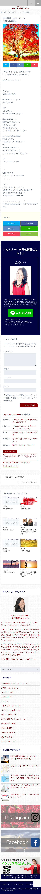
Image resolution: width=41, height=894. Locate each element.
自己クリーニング (8, 741)
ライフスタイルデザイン (23, 462)
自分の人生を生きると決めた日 (23, 445)
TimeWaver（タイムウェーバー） (14, 683)
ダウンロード (6, 697)
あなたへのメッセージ (12, 414)
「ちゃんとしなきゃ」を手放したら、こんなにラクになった (24, 427)
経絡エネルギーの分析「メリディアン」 (25, 767)
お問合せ (30, 3)
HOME (4, 884)
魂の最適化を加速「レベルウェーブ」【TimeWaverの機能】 (24, 757)
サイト (6, 386)
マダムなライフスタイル (11, 706)
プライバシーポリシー (17, 884)
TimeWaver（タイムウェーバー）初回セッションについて (25, 786)
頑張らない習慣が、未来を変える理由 (25, 434)
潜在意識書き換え (8, 732)
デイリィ (4, 701)
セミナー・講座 (7, 692)
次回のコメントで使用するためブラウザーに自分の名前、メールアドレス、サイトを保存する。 (20, 397)
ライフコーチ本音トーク (11, 710)
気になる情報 (6, 728)
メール (7, 378)
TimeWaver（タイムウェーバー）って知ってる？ (25, 795)
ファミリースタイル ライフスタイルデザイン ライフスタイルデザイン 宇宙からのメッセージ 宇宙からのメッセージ (19, 457)
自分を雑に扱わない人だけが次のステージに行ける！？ (25, 421)
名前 (6, 369)
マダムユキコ (8, 462)
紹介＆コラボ (6, 737)
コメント (8, 351)
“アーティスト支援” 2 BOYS (26, 482)
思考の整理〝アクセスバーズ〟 (13, 719)
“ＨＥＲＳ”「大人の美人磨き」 (15, 477)
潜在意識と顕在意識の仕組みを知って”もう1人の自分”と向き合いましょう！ (25, 777)
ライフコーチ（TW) (9, 714)
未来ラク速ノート (8, 723)
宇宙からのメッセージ (11, 466)
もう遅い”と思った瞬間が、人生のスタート (25, 440)
